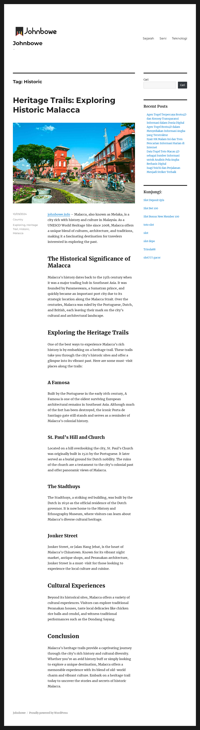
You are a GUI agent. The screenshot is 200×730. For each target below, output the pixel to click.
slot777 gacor (152, 257)
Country (18, 219)
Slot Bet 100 (151, 208)
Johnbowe (28, 43)
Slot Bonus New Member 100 (161, 216)
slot (146, 233)
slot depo (149, 241)
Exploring (19, 224)
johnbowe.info (59, 214)
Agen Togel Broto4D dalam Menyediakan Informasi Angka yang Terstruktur (166, 131)
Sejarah (148, 38)
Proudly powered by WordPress (48, 713)
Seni (163, 38)
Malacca (18, 233)
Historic (24, 229)
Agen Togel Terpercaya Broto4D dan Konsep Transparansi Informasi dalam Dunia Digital (166, 118)
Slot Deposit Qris (154, 200)
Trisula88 (149, 249)
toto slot (149, 224)
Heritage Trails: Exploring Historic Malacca (64, 105)
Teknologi (179, 38)
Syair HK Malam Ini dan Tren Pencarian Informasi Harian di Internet (165, 143)
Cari (146, 79)
